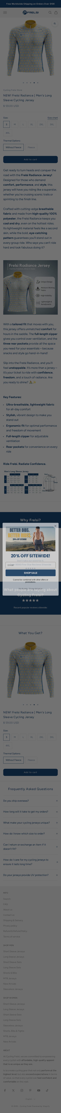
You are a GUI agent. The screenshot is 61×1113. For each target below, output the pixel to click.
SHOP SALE (30, 570)
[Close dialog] (55, 523)
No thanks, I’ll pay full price (30, 586)
